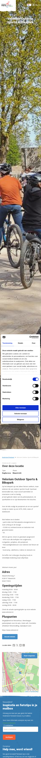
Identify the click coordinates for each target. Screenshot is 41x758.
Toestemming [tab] (7, 343)
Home (8, 5)
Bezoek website (9, 637)
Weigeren (20, 419)
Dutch (29, 5)
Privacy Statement (9, 723)
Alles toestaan (20, 408)
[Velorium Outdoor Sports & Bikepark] (20, 672)
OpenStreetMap (34, 691)
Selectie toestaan (20, 413)
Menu (37, 5)
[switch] (36, 386)
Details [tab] (20, 343)
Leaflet (26, 691)
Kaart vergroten (29, 656)
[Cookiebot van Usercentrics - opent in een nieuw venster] (29, 337)
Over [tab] (33, 343)
